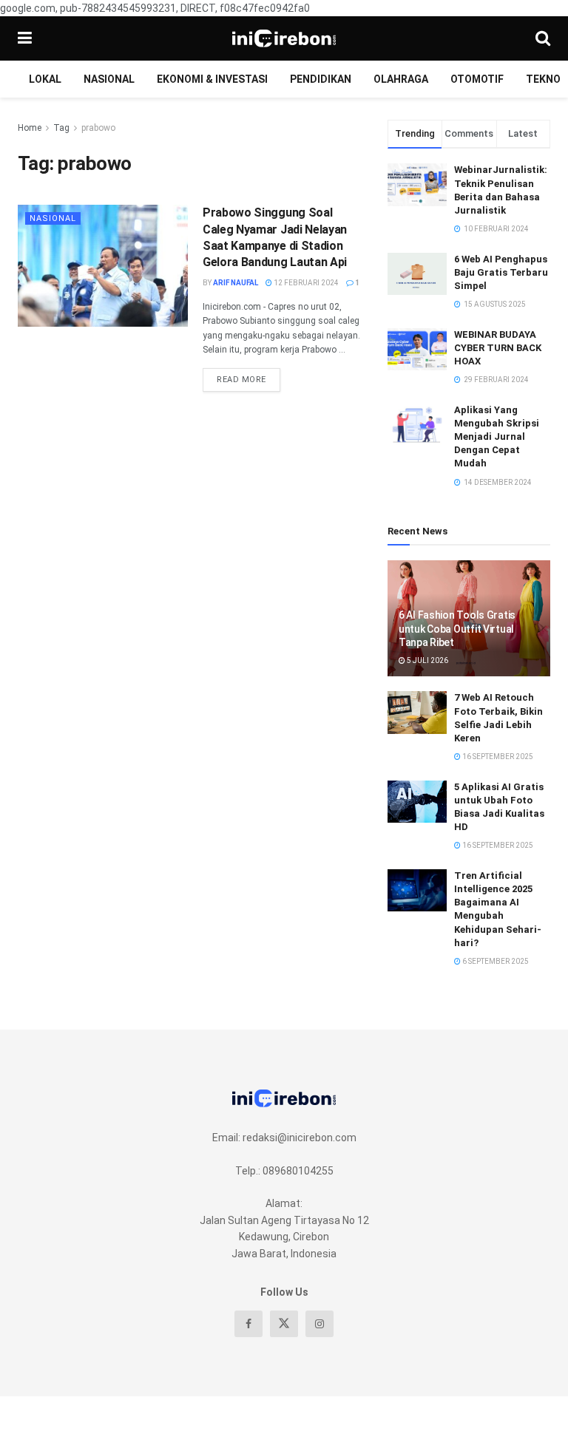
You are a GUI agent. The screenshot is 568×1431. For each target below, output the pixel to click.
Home (29, 128)
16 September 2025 (497, 756)
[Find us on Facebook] (248, 1324)
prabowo (98, 128)
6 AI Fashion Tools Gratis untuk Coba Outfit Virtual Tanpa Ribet (457, 628)
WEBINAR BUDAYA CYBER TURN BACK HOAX (497, 348)
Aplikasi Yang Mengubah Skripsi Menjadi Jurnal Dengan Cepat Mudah (496, 436)
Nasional (109, 79)
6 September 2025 (495, 961)
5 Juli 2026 (426, 660)
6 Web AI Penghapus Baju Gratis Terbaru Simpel (501, 272)
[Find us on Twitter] (284, 1324)
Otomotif (477, 79)
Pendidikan (320, 79)
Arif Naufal (235, 283)
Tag (61, 128)
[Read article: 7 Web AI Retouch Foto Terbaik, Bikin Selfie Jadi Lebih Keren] (417, 712)
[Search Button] (542, 38)
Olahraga (400, 79)
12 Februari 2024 (305, 283)
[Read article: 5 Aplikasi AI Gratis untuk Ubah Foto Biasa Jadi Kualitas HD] (417, 802)
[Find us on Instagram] (319, 1324)
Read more (248, 376)
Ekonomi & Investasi (212, 79)
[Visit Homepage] (284, 38)
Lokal (45, 79)
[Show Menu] (25, 38)
